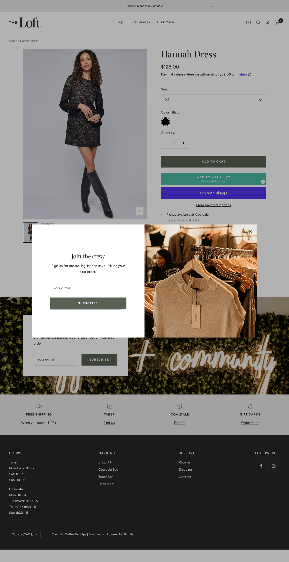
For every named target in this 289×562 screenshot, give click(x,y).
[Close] (250, 231)
